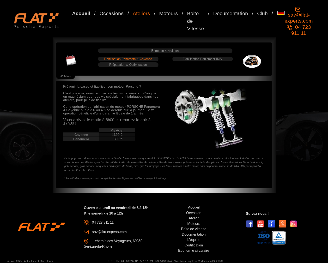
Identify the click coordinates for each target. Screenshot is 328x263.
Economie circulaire (193, 250)
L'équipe (193, 240)
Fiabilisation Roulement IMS (202, 59)
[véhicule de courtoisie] (252, 61)
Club (262, 13)
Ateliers (141, 13)
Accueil (81, 13)
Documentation (230, 13)
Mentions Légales (185, 261)
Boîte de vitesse (193, 229)
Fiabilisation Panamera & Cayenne (128, 59)
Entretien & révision (165, 51)
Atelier (194, 218)
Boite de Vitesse (195, 21)
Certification (193, 245)
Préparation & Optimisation (128, 64)
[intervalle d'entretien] (71, 60)
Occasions (111, 13)
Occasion (193, 213)
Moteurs (168, 13)
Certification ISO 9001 (210, 261)
